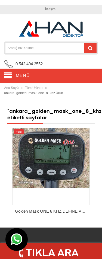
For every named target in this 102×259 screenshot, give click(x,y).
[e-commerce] (51, 28)
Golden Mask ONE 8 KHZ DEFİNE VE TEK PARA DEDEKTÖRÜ (52, 211)
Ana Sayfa (11, 88)
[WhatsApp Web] (16, 239)
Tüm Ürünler (34, 88)
